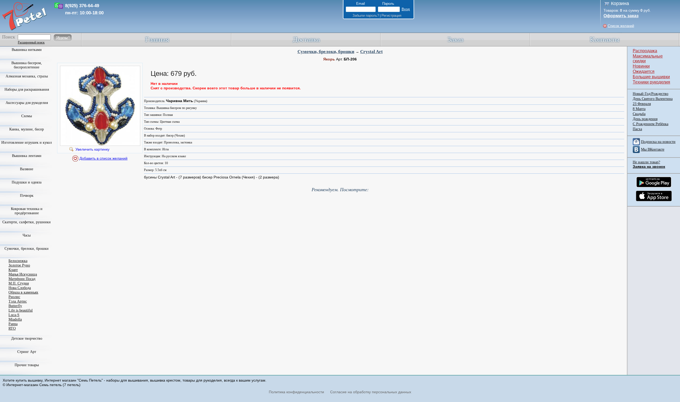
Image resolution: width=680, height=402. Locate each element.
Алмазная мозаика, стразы (27, 76)
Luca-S (13, 315)
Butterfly (15, 306)
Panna (13, 324)
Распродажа (645, 51)
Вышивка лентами (26, 156)
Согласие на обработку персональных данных (370, 392)
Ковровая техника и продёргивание (26, 211)
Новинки (641, 66)
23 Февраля (642, 104)
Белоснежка (17, 261)
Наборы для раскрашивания (27, 89)
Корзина (620, 3)
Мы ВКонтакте (652, 149)
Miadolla (15, 319)
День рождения (645, 119)
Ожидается (643, 71)
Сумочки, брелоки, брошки (326, 51)
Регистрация (391, 16)
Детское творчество (26, 338)
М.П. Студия (18, 283)
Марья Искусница (22, 274)
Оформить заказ (621, 16)
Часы (27, 235)
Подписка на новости (658, 142)
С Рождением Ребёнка (650, 124)
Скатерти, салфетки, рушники (26, 222)
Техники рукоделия (651, 82)
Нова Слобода (19, 288)
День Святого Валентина (653, 99)
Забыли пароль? (365, 16)
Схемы (26, 116)
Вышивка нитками (27, 50)
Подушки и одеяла (26, 182)
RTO (12, 328)
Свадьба (639, 114)
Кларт (13, 270)
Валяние (26, 169)
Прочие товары (27, 365)
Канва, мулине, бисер (26, 129)
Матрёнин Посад (21, 279)
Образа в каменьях (23, 292)
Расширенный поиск (31, 42)
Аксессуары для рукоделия (27, 103)
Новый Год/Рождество (650, 94)
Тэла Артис (17, 301)
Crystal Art (371, 51)
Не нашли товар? (646, 162)
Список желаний (621, 26)
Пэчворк (26, 196)
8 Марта (639, 109)
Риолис (14, 297)
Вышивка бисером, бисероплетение (26, 65)
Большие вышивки (651, 77)
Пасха (637, 129)
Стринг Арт (26, 352)
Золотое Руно (19, 265)
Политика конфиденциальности (296, 392)
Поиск (8, 37)
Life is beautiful (20, 310)
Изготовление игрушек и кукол (26, 143)
